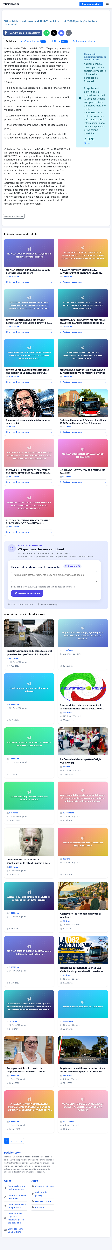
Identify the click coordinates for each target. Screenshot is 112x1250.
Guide (8, 1180)
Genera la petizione (29, 593)
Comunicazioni (34, 41)
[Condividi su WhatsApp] (46, 33)
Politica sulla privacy (84, 41)
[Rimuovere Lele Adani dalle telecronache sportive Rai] (29, 412)
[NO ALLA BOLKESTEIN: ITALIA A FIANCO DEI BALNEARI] (83, 462)
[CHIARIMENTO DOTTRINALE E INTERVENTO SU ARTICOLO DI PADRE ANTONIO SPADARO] (83, 362)
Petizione (11, 41)
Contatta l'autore (15, 216)
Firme (60, 41)
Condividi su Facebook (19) (25, 32)
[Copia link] (69, 33)
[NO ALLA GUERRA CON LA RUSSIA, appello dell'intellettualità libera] (29, 262)
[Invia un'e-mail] (61, 33)
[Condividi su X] (54, 33)
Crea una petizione (91, 4)
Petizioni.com (10, 4)
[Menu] (107, 4)
